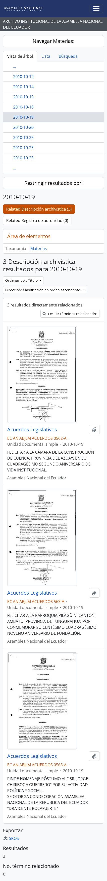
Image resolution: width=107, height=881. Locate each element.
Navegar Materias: (53, 41)
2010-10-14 (23, 86)
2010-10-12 (23, 76)
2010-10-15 (23, 97)
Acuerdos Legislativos (32, 430)
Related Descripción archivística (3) (39, 209)
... (14, 66)
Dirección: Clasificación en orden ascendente (43, 290)
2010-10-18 (23, 107)
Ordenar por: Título (22, 280)
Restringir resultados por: (53, 183)
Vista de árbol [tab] (20, 56)
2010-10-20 (23, 127)
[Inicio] (27, 8)
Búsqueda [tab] (68, 56)
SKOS (14, 838)
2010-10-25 (23, 137)
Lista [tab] (46, 56)
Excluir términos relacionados (72, 313)
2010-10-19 (23, 117)
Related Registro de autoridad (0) (37, 220)
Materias (38, 248)
